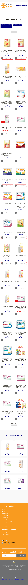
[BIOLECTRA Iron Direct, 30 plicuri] (7, 223)
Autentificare (5, 513)
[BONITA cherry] (21, 144)
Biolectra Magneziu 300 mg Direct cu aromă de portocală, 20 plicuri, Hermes (7, 360)
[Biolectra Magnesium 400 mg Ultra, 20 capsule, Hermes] (7, 324)
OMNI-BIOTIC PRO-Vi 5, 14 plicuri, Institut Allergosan (20, 307)
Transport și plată (6, 519)
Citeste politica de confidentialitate (14, 566)
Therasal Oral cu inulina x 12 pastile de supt (7, 52)
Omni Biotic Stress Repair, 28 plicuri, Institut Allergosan (21, 386)
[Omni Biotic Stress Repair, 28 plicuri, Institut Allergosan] (21, 377)
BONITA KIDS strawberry (7, 204)
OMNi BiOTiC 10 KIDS (21, 127)
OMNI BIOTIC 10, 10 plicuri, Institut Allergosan (7, 386)
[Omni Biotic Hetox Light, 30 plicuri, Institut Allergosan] (20, 446)
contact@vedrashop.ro (8, 532)
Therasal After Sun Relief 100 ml (7, 77)
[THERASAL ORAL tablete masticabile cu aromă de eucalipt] (7, 93)
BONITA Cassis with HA (7, 179)
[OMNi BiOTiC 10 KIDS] (21, 119)
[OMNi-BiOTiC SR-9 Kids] (7, 119)
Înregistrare (5, 515)
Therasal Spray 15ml (7, 306)
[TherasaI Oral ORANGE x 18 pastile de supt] (7, 248)
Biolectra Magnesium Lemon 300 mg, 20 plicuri (20, 333)
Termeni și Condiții (7, 522)
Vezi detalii (22, 58)
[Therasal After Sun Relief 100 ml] (7, 68)
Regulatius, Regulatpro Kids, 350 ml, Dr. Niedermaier (20, 359)
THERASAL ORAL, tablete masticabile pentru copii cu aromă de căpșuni (7, 153)
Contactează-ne (6, 517)
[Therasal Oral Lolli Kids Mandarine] (21, 223)
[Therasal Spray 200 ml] (21, 248)
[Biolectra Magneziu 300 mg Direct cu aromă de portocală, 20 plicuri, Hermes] (7, 350)
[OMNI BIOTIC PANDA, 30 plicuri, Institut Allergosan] (7, 403)
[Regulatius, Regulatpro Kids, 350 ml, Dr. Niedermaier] (21, 350)
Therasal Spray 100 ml (7, 282)
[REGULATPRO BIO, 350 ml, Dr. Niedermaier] (21, 403)
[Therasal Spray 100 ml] (7, 273)
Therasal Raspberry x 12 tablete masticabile (21, 51)
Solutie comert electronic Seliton (14, 573)
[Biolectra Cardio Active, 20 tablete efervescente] (21, 93)
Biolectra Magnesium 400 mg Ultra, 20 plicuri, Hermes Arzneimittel (20, 205)
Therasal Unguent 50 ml (20, 77)
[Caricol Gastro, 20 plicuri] (20, 464)
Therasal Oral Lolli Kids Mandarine (21, 231)
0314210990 (5, 537)
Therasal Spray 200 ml (20, 256)
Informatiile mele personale (15, 569)
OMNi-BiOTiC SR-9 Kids (7, 128)
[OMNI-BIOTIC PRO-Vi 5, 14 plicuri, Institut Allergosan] (21, 298)
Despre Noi (5, 511)
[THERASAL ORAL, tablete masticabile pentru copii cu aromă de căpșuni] (7, 144)
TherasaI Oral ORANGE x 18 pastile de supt (7, 257)
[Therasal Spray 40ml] (21, 273)
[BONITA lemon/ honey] (21, 171)
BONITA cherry (21, 152)
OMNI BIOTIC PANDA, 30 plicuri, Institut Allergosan (7, 412)
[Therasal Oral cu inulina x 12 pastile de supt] (7, 42)
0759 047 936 (22, 5)
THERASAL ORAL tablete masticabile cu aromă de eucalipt (7, 102)
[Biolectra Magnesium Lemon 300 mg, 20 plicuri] (21, 324)
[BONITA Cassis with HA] (7, 171)
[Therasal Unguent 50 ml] (21, 68)
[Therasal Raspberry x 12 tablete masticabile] (21, 42)
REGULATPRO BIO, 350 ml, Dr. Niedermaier (21, 412)
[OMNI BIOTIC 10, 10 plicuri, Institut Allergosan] (7, 377)
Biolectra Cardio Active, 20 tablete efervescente (21, 102)
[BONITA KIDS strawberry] (7, 196)
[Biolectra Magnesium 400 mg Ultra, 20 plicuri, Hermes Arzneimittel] (21, 196)
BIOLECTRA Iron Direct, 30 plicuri (7, 231)
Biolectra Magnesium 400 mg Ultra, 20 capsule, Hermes (7, 333)
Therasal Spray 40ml (20, 281)
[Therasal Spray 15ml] (7, 298)
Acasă (3, 509)
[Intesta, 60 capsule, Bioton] (20, 481)
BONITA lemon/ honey (21, 179)
